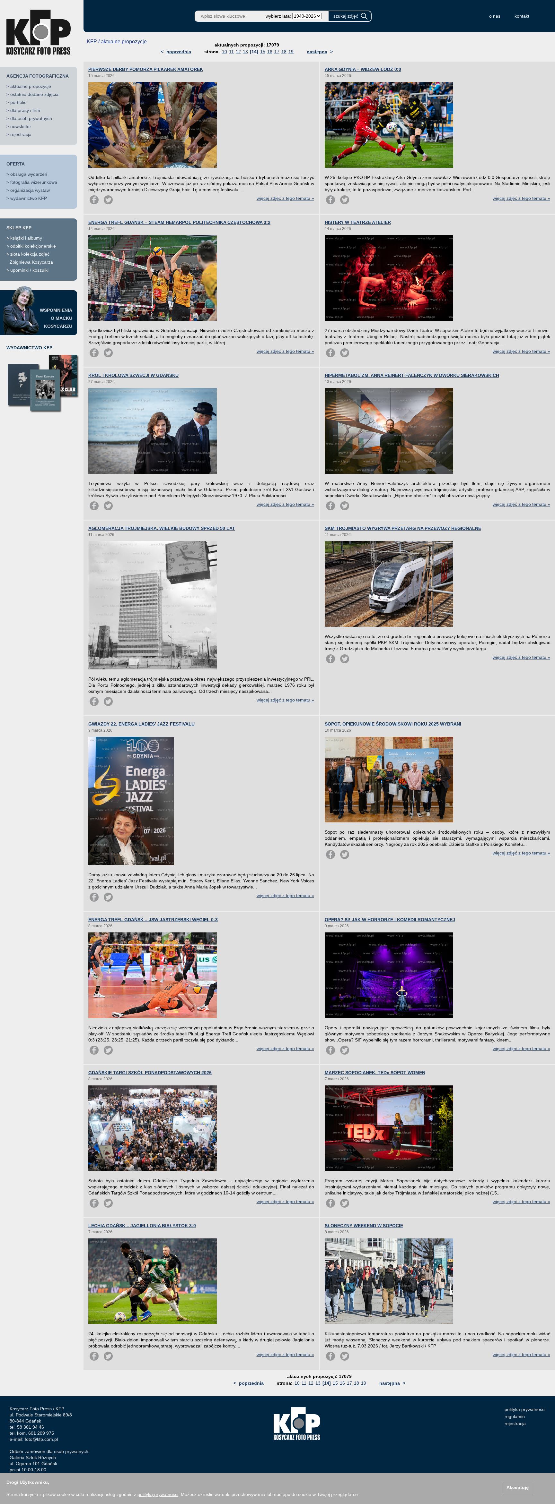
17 (276, 51)
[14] (254, 51)
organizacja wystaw (30, 190)
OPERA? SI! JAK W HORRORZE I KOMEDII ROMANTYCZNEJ (390, 919)
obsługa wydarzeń (28, 174)
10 (224, 51)
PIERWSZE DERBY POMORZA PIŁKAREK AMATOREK (145, 69)
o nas (494, 16)
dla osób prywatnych (31, 118)
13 (245, 51)
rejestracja (20, 134)
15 (262, 51)
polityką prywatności (157, 1494)
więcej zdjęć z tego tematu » (285, 198)
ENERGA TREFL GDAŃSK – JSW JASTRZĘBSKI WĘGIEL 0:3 (153, 919)
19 (291, 51)
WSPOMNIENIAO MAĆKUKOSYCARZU (56, 318)
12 (238, 51)
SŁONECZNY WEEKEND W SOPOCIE (364, 1225)
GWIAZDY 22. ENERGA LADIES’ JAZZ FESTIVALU (141, 724)
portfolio (18, 102)
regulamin (515, 1416)
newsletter (20, 126)
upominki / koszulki (29, 270)
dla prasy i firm (25, 110)
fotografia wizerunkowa (33, 182)
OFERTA (15, 163)
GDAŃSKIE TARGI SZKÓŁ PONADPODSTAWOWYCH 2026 (150, 1072)
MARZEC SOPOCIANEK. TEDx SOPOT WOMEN (375, 1072)
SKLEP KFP (18, 227)
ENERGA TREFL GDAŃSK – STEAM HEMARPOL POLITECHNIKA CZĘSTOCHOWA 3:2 (179, 222)
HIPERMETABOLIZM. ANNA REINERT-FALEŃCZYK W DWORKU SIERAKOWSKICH (412, 375)
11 (231, 51)
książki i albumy (26, 238)
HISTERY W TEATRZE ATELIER (358, 222)
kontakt (522, 16)
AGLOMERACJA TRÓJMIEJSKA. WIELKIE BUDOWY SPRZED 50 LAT (161, 528)
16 (269, 51)
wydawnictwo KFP (28, 198)
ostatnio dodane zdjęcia (34, 94)
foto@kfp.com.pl (41, 1439)
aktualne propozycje (30, 86)
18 (283, 51)
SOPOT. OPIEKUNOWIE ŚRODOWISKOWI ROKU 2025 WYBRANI (393, 724)
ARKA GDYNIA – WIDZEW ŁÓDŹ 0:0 (363, 69)
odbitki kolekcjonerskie (33, 246)
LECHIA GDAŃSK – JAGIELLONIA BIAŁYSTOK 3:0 (142, 1225)
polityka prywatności (525, 1409)
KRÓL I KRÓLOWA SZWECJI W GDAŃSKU (133, 375)
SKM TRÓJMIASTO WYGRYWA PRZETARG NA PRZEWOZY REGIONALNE (403, 528)
